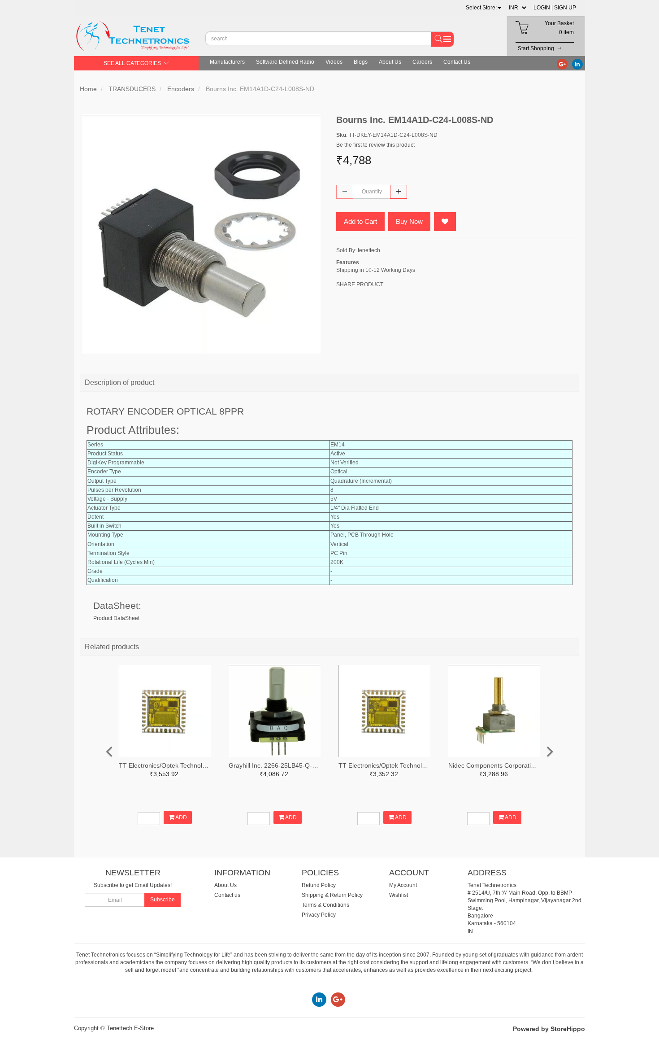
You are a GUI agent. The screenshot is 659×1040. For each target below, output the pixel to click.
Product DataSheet (116, 618)
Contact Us (456, 62)
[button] (483, 7)
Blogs (361, 62)
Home (88, 88)
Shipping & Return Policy (332, 895)
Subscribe (162, 899)
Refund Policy (319, 885)
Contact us (227, 895)
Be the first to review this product (375, 145)
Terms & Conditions (325, 905)
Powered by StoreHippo (549, 1028)
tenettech (369, 250)
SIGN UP (565, 7)
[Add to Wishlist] (445, 221)
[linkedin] (577, 64)
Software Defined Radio (285, 62)
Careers (422, 62)
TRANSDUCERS (132, 88)
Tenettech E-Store (130, 1028)
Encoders (180, 88)
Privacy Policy (319, 915)
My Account (403, 885)
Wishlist (398, 895)
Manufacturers (227, 62)
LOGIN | (543, 7)
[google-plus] (562, 64)
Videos (334, 62)
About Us (390, 62)
